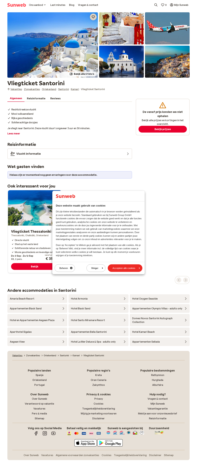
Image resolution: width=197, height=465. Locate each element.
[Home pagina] (16, 5)
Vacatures (39, 408)
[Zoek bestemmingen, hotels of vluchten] (156, 5)
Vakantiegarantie (158, 408)
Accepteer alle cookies (124, 268)
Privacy (98, 398)
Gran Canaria (98, 380)
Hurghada (157, 380)
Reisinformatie (157, 418)
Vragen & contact (158, 398)
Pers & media (39, 413)
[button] (52, 45)
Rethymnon (157, 375)
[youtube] (53, 434)
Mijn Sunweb (158, 403)
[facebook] (36, 434)
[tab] (15, 98)
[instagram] (44, 434)
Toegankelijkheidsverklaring (98, 408)
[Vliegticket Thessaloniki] (34, 231)
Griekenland (39, 380)
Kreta (98, 375)
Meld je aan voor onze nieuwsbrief (157, 413)
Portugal (39, 384)
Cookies (98, 403)
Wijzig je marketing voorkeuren (99, 413)
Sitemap (39, 418)
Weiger (94, 268)
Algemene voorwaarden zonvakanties (77, 455)
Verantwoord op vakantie (39, 403)
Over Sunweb (39, 398)
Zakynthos (98, 384)
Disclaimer (98, 418)
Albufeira (157, 384)
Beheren (63, 268)
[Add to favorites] (93, 17)
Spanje (39, 375)
